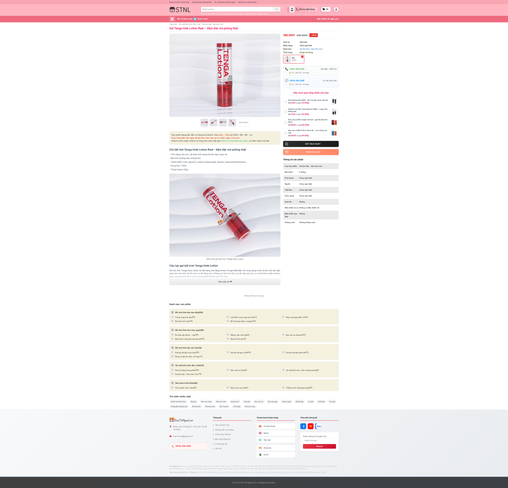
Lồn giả (332, 401)
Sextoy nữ (235, 401)
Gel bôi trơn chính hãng (247, 2)
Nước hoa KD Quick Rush (179, 2)
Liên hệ (218, 448)
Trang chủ (173, 24)
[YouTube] (311, 426)
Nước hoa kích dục (178, 401)
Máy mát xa (216, 14)
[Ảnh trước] (171, 75)
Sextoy (193, 401)
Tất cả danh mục (222, 425)
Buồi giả (321, 401)
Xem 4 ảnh (243, 122)
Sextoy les (196, 406)
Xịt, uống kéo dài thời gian (224, 2)
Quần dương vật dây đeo (202, 2)
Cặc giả (247, 401)
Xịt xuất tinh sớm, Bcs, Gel (189, 24)
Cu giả (310, 401)
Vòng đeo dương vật (179, 406)
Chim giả (236, 406)
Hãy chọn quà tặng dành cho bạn (311, 92)
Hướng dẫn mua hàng (224, 430)
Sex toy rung (206, 401)
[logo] (179, 9)
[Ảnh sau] (278, 75)
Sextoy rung (250, 406)
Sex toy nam (221, 401)
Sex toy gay (272, 401)
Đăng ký (319, 446)
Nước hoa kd (262, 14)
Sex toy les (224, 406)
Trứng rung (227, 14)
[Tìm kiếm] (276, 9)
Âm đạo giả (238, 14)
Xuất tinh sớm (250, 14)
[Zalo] (318, 426)
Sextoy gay (286, 401)
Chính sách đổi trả (223, 434)
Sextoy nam (210, 406)
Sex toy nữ (259, 401)
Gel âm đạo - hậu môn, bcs (212, 24)
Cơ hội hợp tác (221, 444)
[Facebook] (303, 426)
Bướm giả (299, 401)
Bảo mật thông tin (222, 439)
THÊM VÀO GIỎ (313, 152)
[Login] (336, 9)
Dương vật (205, 14)
